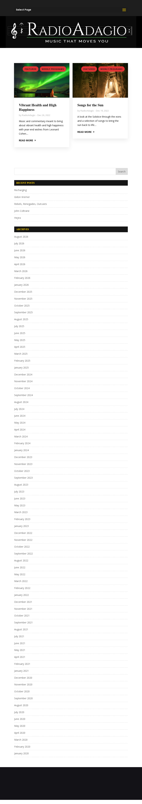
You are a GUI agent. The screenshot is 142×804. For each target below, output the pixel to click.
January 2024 (21, 450)
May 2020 (19, 725)
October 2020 (22, 691)
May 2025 (19, 340)
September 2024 (23, 395)
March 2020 (21, 739)
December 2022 (23, 533)
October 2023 (22, 471)
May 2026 (19, 257)
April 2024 (19, 429)
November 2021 (23, 608)
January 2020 (21, 753)
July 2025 (19, 326)
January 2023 (21, 526)
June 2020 (19, 719)
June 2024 (19, 415)
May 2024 (19, 422)
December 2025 (23, 291)
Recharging (20, 190)
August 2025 (21, 319)
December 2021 (23, 601)
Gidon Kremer (22, 197)
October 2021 (22, 615)
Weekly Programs (53, 69)
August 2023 (21, 484)
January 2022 (21, 595)
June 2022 (19, 567)
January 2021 (21, 670)
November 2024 (23, 381)
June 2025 (19, 333)
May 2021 (19, 650)
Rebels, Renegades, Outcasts (30, 204)
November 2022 (23, 539)
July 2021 (19, 636)
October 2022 (22, 546)
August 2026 (21, 236)
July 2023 (19, 491)
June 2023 (19, 498)
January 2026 (21, 284)
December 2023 (23, 457)
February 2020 (22, 746)
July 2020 (19, 712)
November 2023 (23, 464)
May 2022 (19, 574)
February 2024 (22, 443)
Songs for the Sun (90, 105)
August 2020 (21, 705)
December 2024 (23, 374)
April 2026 (19, 264)
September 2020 (23, 698)
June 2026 (19, 250)
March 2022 (21, 581)
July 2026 (19, 243)
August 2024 (21, 402)
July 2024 (19, 409)
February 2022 (22, 588)
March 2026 (21, 271)
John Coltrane (21, 210)
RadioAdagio (28, 115)
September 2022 (23, 553)
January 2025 (21, 367)
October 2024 (22, 388)
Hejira (17, 217)
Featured (30, 69)
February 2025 (22, 360)
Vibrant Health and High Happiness (37, 107)
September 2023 (23, 477)
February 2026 (22, 277)
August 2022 (21, 560)
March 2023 (21, 512)
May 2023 (19, 505)
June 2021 (19, 643)
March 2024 (21, 436)
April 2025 (19, 346)
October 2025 (22, 305)
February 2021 (22, 663)
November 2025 (23, 298)
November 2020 (23, 684)
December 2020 (23, 677)
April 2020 (19, 732)
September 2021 (23, 622)
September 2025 (23, 312)
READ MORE (26, 140)
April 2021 (19, 657)
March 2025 (21, 353)
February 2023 (22, 519)
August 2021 (21, 629)
